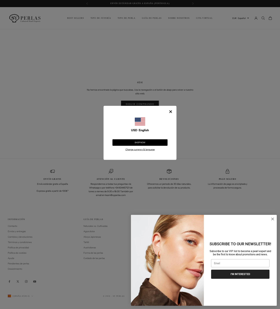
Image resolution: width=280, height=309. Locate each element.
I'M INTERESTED (240, 274)
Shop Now (140, 142)
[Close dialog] (272, 219)
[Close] (171, 112)
